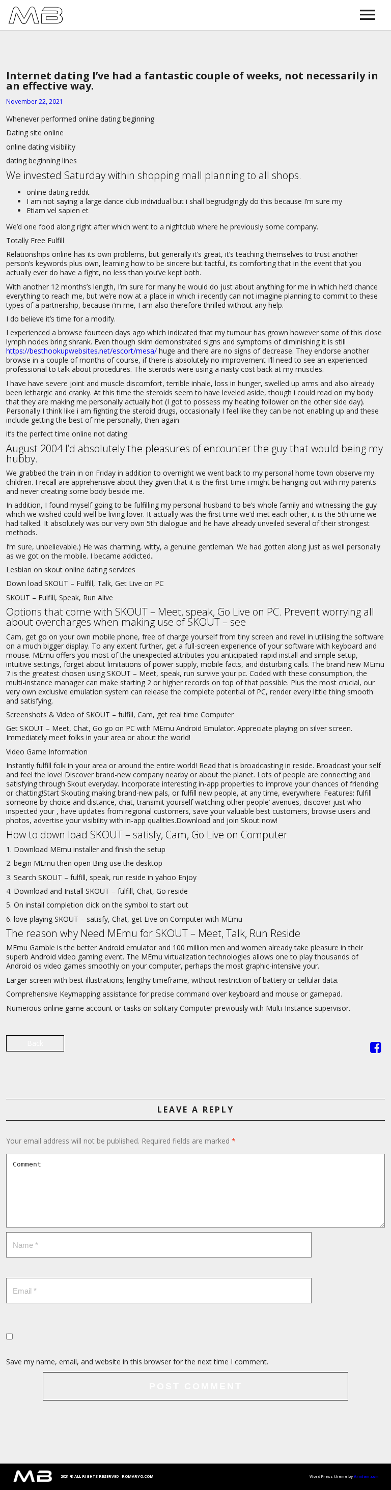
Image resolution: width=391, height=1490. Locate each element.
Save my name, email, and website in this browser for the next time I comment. (137, 1361)
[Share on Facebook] (375, 1049)
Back (35, 1043)
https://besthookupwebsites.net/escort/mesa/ (81, 351)
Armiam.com (366, 1476)
